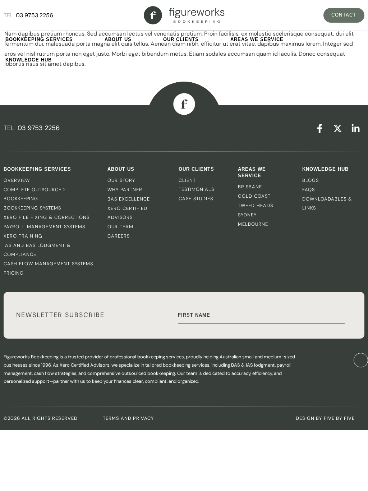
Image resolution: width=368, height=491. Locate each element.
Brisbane (250, 187)
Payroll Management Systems (44, 227)
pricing (14, 273)
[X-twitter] (337, 128)
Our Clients (181, 39)
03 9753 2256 (34, 15)
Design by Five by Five (325, 418)
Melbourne (253, 224)
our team (120, 227)
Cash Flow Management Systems (48, 264)
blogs (310, 180)
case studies (196, 199)
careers (118, 236)
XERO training (23, 236)
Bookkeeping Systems (32, 208)
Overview (17, 180)
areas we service (252, 172)
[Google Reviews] (328, 360)
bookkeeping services (39, 39)
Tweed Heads (255, 205)
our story (121, 180)
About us (118, 39)
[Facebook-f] (319, 128)
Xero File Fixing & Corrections (46, 217)
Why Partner (124, 190)
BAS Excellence (128, 199)
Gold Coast (254, 196)
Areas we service (257, 39)
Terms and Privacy (128, 418)
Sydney (247, 215)
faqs (308, 190)
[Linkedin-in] (355, 128)
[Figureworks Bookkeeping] (184, 15)
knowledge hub (28, 60)
